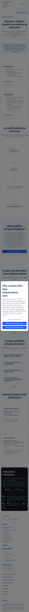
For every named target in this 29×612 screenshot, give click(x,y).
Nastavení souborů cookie (14, 319)
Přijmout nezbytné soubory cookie (14, 327)
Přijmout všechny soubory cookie (14, 323)
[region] (14, 306)
